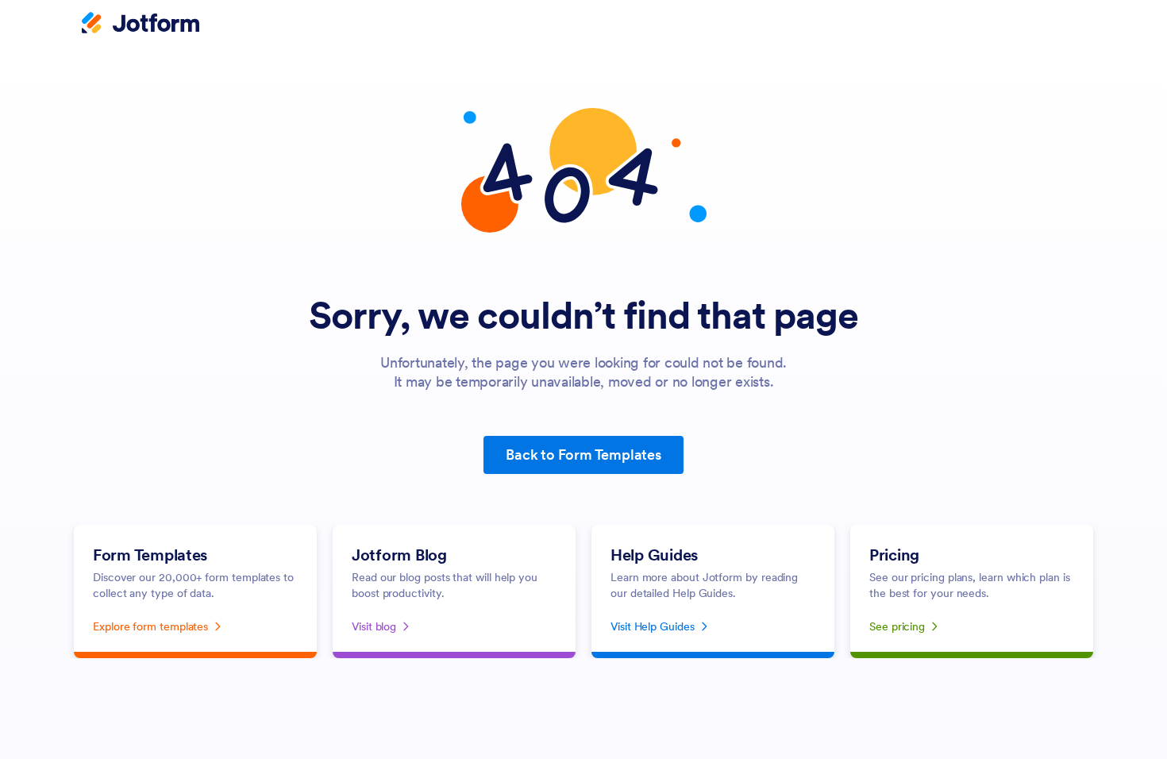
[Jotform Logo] (140, 25)
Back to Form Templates (583, 454)
